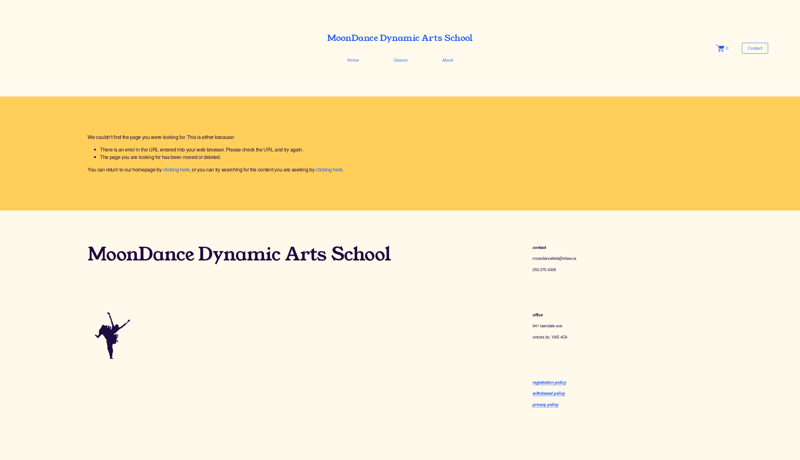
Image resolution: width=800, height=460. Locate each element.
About (447, 60)
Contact (755, 48)
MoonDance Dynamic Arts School (400, 38)
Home (353, 60)
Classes (400, 60)
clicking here (176, 169)
